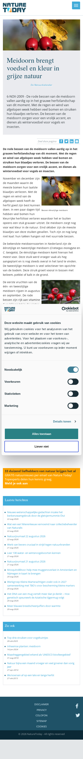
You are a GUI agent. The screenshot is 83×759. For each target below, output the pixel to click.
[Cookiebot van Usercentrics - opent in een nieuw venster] (62, 309)
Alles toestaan (41, 433)
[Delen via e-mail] (77, 141)
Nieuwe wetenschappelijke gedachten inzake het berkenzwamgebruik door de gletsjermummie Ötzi (36, 514)
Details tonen (62, 421)
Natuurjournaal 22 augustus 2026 (26, 536)
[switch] (73, 381)
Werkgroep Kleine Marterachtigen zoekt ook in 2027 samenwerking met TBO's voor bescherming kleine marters (41, 583)
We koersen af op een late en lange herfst (30, 675)
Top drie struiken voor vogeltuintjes (27, 637)
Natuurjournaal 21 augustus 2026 (26, 561)
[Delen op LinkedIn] (72, 141)
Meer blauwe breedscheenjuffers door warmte (33, 606)
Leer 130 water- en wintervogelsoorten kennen (34, 553)
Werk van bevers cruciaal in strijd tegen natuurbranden (38, 544)
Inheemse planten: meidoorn (24, 646)
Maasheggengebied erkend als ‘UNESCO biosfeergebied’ (39, 654)
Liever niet (42, 446)
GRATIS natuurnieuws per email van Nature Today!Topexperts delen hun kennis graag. (38, 479)
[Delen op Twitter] (66, 141)
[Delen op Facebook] (61, 141)
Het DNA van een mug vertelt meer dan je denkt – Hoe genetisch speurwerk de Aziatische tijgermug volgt (38, 595)
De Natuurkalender (41, 84)
